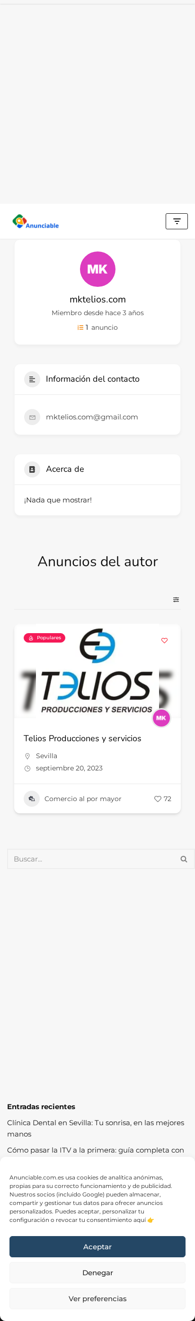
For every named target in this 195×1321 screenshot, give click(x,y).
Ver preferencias (98, 1298)
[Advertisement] (97, 102)
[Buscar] (184, 859)
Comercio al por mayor (83, 798)
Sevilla (46, 756)
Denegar (97, 1272)
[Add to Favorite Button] (164, 640)
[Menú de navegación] (177, 221)
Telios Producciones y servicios (83, 738)
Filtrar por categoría (172, 600)
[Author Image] (161, 718)
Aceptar (97, 1246)
